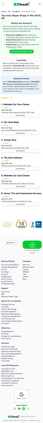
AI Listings (5, 272)
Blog (24, 279)
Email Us (12, 243)
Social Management (8, 311)
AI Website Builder (8, 284)
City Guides (5, 361)
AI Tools (4, 269)
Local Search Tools (8, 369)
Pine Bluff (15, 11)
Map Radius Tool (7, 371)
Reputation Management (10, 314)
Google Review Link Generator (12, 378)
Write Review (20, 115)
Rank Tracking (6, 279)
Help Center (5, 292)
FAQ (2, 294)
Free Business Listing (32, 245)
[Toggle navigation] (40, 4)
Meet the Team (28, 267)
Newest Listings (7, 358)
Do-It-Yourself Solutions (10, 265)
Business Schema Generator (12, 373)
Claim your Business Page (11, 351)
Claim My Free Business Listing (21, 51)
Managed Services (8, 304)
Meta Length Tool (7, 376)
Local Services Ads (8, 319)
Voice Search (6, 338)
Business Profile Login (9, 349)
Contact (26, 276)
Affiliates (26, 272)
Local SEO (5, 307)
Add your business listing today (18, 84)
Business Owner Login (9, 296)
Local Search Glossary (9, 383)
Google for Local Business (11, 336)
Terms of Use (30, 416)
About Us (26, 265)
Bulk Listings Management (11, 354)
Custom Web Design (9, 309)
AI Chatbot (5, 323)
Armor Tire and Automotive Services (23, 193)
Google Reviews (7, 331)
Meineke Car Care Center (16, 104)
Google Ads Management (10, 316)
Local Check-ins (7, 281)
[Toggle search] (3, 4)
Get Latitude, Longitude (10, 381)
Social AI (4, 274)
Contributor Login (8, 346)
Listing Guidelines (8, 356)
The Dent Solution (13, 157)
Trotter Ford (10, 140)
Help (24, 274)
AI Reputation (6, 276)
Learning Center (7, 385)
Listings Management (9, 267)
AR (9, 11)
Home (3, 11)
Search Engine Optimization (11, 321)
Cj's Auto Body (11, 122)
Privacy (22, 416)
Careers (26, 269)
